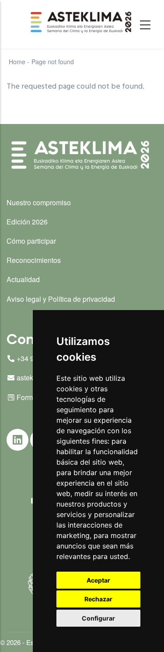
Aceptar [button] (98, 580)
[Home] (82, 22)
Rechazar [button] (98, 599)
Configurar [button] (98, 618)
